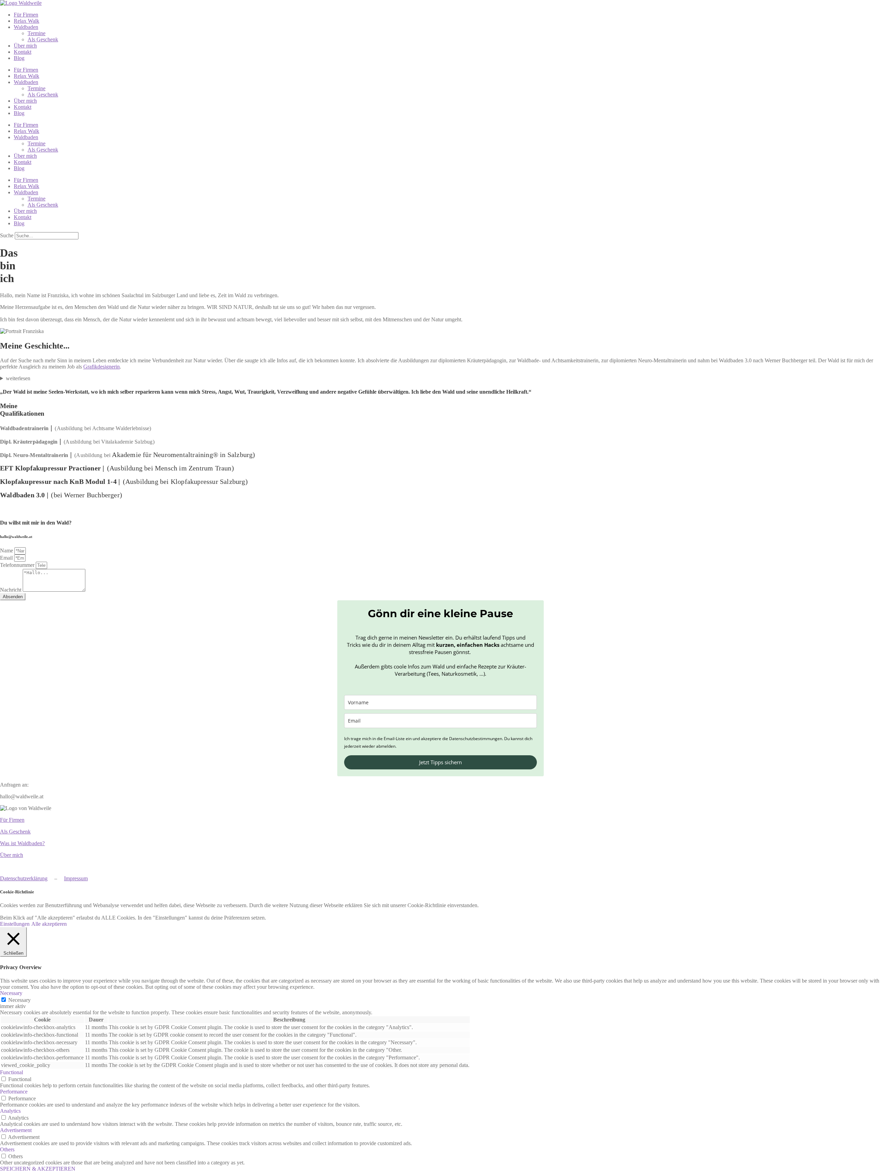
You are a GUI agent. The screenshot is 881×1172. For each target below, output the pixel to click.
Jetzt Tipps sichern (440, 762)
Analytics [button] (10, 1111)
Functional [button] (11, 1072)
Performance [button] (14, 1092)
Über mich (25, 46)
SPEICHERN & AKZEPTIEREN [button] (37, 1169)
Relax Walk (26, 21)
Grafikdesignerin (101, 367)
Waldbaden (26, 27)
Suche (6, 235)
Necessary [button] (11, 993)
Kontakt (22, 52)
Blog (19, 58)
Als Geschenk (43, 39)
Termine (36, 33)
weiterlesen (18, 378)
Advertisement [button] (16, 1130)
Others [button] (7, 1149)
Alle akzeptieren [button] (49, 924)
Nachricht (11, 590)
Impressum (76, 878)
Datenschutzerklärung (23, 878)
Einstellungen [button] (15, 924)
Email (7, 558)
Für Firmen (26, 15)
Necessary (19, 1000)
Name (7, 550)
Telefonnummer (18, 565)
